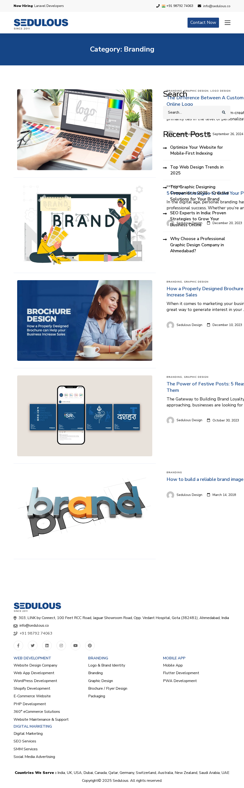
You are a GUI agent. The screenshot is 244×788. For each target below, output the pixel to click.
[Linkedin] (47, 645)
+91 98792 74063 (36, 633)
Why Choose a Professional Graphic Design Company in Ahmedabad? (197, 244)
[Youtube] (75, 645)
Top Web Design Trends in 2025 (197, 170)
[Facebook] (18, 645)
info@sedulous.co (34, 625)
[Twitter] (32, 645)
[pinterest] (90, 645)
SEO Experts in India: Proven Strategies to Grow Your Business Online (198, 219)
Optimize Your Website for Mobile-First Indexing (196, 150)
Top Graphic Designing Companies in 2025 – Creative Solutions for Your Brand (199, 193)
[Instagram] (61, 645)
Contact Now (203, 22)
